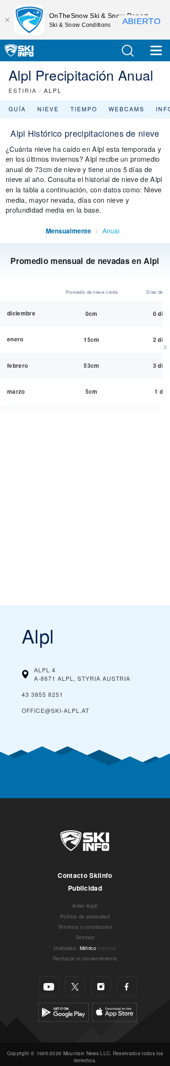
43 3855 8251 (42, 694)
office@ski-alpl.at (55, 710)
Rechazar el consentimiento (85, 958)
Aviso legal (85, 905)
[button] (127, 50)
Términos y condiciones (85, 926)
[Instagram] (101, 986)
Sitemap (85, 937)
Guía (17, 109)
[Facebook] (127, 986)
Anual (110, 230)
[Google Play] (63, 1011)
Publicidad (85, 888)
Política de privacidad (85, 916)
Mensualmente (68, 230)
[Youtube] (49, 986)
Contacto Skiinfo (85, 875)
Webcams (126, 109)
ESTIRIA (22, 90)
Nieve (48, 109)
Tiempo (83, 109)
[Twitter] (75, 986)
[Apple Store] (114, 1011)
